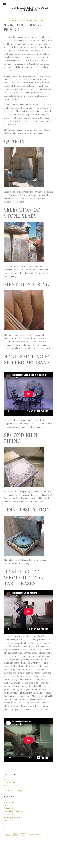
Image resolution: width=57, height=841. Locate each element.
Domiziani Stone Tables (18, 829)
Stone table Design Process (27, 20)
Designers (8, 805)
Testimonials (9, 814)
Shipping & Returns (12, 817)
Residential (8, 808)
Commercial (9, 802)
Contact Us (8, 820)
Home (7, 20)
